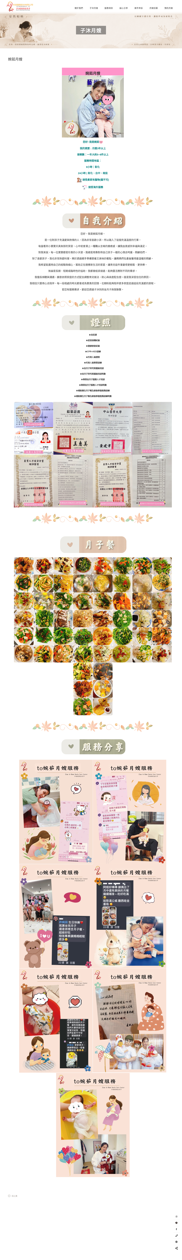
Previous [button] (2, 30)
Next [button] (179, 30)
